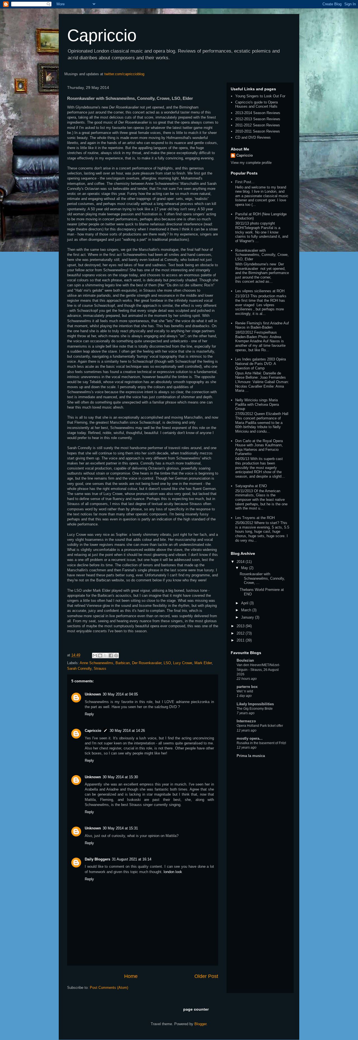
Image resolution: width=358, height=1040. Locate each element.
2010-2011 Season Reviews (257, 131)
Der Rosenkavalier (146, 663)
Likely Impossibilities (255, 704)
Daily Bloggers (97, 859)
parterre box (247, 687)
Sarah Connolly (79, 668)
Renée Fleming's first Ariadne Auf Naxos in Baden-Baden (262, 325)
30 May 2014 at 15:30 (120, 777)
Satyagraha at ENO (251, 486)
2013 (241, 626)
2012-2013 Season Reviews (257, 119)
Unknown (93, 694)
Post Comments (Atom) (109, 987)
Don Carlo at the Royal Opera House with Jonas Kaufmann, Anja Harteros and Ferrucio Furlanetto (259, 447)
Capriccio (101, 35)
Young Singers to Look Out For (260, 96)
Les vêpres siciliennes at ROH (259, 291)
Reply (89, 714)
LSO (167, 663)
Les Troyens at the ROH (255, 518)
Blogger (200, 1024)
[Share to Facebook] (111, 655)
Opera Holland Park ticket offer (260, 726)
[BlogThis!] (100, 655)
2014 (241, 562)
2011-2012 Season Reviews (257, 125)
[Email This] (95, 655)
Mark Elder (203, 663)
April (245, 603)
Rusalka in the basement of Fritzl (261, 743)
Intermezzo (246, 721)
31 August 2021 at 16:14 (131, 859)
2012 (241, 633)
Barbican (123, 663)
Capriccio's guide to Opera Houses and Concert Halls (256, 104)
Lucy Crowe (182, 663)
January (248, 617)
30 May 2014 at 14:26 (127, 730)
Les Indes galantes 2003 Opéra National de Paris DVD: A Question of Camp (260, 363)
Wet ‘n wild (245, 691)
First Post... (245, 182)
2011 (241, 640)
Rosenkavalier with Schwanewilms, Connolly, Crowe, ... (262, 578)
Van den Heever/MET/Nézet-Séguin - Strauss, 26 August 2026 (258, 669)
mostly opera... (250, 738)
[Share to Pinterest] (116, 655)
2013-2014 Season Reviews (257, 113)
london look (173, 872)
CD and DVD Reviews (253, 137)
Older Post (206, 976)
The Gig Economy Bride (255, 709)
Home (131, 976)
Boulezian (245, 660)
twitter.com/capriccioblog (124, 74)
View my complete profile (251, 163)
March (246, 610)
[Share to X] (105, 655)
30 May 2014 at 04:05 (120, 694)
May (245, 568)
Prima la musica (251, 756)
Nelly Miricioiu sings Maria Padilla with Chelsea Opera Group (257, 404)
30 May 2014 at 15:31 (120, 828)
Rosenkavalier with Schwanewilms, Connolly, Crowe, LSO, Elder (262, 254)
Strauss (100, 668)
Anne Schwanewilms (96, 663)
